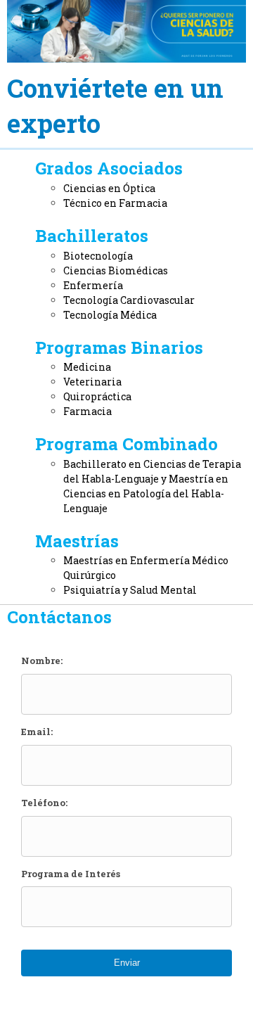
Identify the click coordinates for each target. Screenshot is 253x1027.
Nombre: (42, 661)
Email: (37, 732)
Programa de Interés (70, 874)
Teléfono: (44, 803)
